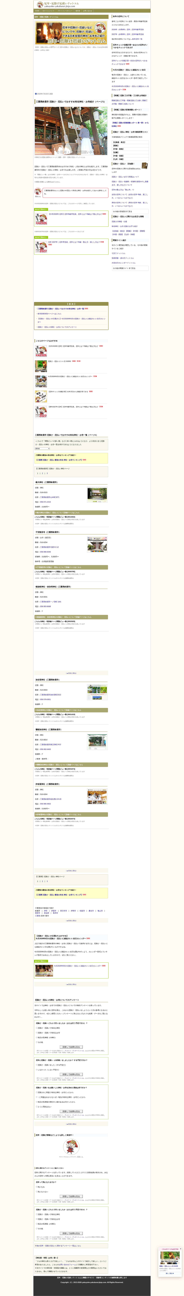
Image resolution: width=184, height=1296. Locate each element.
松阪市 (82, 911)
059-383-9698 (45, 606)
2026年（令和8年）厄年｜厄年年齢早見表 (128, 29)
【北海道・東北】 (118, 231)
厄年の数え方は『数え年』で (123, 190)
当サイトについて (48, 11)
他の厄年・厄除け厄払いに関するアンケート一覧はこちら (59, 1246)
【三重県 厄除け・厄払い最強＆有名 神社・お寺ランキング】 (59, 460)
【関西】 (142, 231)
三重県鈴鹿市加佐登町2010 (50, 695)
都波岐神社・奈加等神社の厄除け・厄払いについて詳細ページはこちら (64, 617)
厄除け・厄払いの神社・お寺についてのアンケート (57, 327)
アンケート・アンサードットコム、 (75, 1050)
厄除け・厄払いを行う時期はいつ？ (125, 177)
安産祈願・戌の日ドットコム (123, 258)
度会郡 (46, 913)
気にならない (43, 1192)
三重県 (37, 916)
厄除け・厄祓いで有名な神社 (49, 1028)
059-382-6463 (45, 749)
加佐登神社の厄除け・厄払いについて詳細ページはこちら (59, 710)
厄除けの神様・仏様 (119, 221)
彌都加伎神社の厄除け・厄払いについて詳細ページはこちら (60, 765)
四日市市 (63, 911)
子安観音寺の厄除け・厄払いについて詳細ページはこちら (59, 567)
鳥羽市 (55, 913)
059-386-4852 (45, 804)
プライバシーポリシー (65, 11)
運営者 (77, 11)
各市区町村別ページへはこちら (49, 314)
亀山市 (100, 911)
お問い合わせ (87, 11)
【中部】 (135, 231)
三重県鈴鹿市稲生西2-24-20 (50, 799)
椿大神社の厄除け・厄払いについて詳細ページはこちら (58, 512)
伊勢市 (73, 911)
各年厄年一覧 (137, 39)
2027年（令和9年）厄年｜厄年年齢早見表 (128, 34)
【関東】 (128, 231)
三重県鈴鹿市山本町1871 (49, 497)
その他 (40, 1042)
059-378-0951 (45, 699)
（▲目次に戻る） (71, 673)
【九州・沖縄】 (130, 234)
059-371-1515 (45, 502)
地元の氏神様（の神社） (47, 1037)
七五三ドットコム (118, 253)
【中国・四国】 (118, 234)
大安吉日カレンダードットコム (124, 263)
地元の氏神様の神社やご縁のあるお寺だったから (56, 1102)
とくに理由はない (44, 1107)
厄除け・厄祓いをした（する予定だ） (52, 1065)
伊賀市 (53, 911)
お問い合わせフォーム (67, 1264)
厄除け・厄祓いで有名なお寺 (49, 1033)
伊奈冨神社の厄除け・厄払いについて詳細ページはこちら (59, 814)
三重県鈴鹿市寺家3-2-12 (49, 547)
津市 (45, 911)
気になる (41, 1187)
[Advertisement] (71, 72)
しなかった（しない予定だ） (49, 1070)
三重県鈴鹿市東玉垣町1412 (50, 744)
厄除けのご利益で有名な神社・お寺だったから (56, 1092)
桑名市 (91, 911)
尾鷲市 (37, 913)
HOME (37, 11)
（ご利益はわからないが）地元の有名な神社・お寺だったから (62, 1097)
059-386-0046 (45, 552)
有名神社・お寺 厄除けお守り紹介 (125, 226)
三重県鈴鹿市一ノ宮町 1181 (50, 602)
